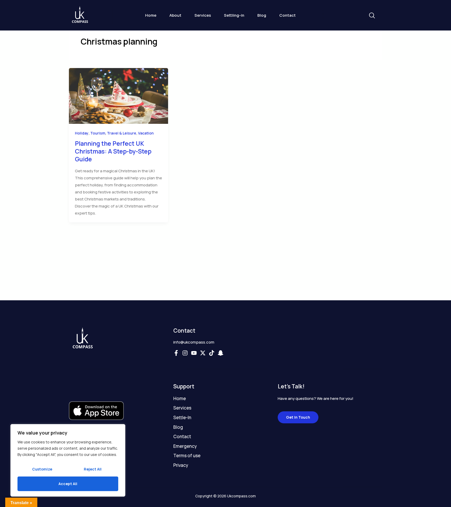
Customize (42, 469)
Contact (287, 15)
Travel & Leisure (121, 133)
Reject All (93, 469)
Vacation (146, 133)
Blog (261, 15)
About (175, 15)
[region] (67, 460)
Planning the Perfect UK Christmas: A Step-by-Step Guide (113, 151)
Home (150, 15)
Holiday (81, 133)
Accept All (67, 483)
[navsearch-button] (371, 15)
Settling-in (234, 15)
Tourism (97, 133)
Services (202, 15)
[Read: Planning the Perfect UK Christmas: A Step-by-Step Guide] (118, 95)
